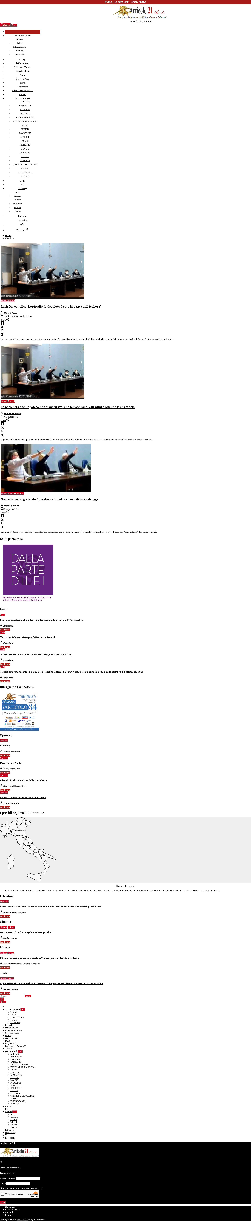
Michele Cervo (10, 313)
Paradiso (5, 746)
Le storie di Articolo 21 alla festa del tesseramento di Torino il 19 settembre (41, 620)
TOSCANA (25, 160)
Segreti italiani (22, 71)
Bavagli (22, 59)
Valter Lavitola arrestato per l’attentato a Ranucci (27, 637)
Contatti (9, 1212)
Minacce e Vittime (22, 67)
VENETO (25, 176)
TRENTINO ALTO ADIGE (25, 164)
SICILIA (25, 156)
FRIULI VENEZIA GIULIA (25, 121)
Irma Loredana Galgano (14, 912)
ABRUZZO (25, 101)
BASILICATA (25, 105)
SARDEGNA (25, 152)
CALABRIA (25, 109)
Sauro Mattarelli (11, 803)
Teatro (17, 211)
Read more (5, 629)
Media (22, 181)
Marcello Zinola (11, 505)
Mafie (22, 75)
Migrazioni (23, 86)
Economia (19, 54)
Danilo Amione (10, 938)
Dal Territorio (21, 98)
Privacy (8, 1215)
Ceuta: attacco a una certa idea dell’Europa (23, 797)
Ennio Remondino (12, 413)
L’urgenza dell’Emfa (10, 763)
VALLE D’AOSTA (25, 172)
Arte (17, 192)
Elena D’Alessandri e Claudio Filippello (21, 964)
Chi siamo (10, 1207)
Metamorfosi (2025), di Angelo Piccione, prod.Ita (26, 932)
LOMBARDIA (25, 133)
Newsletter (23, 220)
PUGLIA (25, 149)
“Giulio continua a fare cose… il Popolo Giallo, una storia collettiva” (36, 654)
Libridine (17, 203)
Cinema (17, 196)
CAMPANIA (25, 113)
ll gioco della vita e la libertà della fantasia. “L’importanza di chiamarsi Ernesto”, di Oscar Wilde (51, 983)
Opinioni (4, 740)
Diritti (22, 83)
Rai (22, 184)
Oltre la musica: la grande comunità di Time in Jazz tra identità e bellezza (39, 958)
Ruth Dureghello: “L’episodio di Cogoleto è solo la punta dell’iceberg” (51, 307)
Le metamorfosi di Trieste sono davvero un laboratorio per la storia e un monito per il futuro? (51, 907)
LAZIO (25, 125)
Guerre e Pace (22, 79)
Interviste (22, 216)
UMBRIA (25, 168)
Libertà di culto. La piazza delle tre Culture (23, 780)
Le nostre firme (12, 1209)
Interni (19, 39)
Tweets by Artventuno (10, 1168)
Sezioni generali (21, 36)
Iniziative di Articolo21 (22, 90)
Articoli (4, 300)
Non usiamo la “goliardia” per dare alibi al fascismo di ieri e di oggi (49, 499)
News (2, 615)
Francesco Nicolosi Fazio (14, 786)
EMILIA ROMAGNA (25, 117)
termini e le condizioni (31, 1188)
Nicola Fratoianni (11, 769)
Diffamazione (22, 63)
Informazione (19, 47)
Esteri (19, 43)
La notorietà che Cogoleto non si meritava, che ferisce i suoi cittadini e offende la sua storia (68, 407)
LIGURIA (25, 129)
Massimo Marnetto (12, 751)
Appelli (22, 94)
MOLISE (25, 141)
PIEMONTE (25, 145)
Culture (19, 51)
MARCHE (25, 137)
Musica (17, 207)
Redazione (8, 626)
